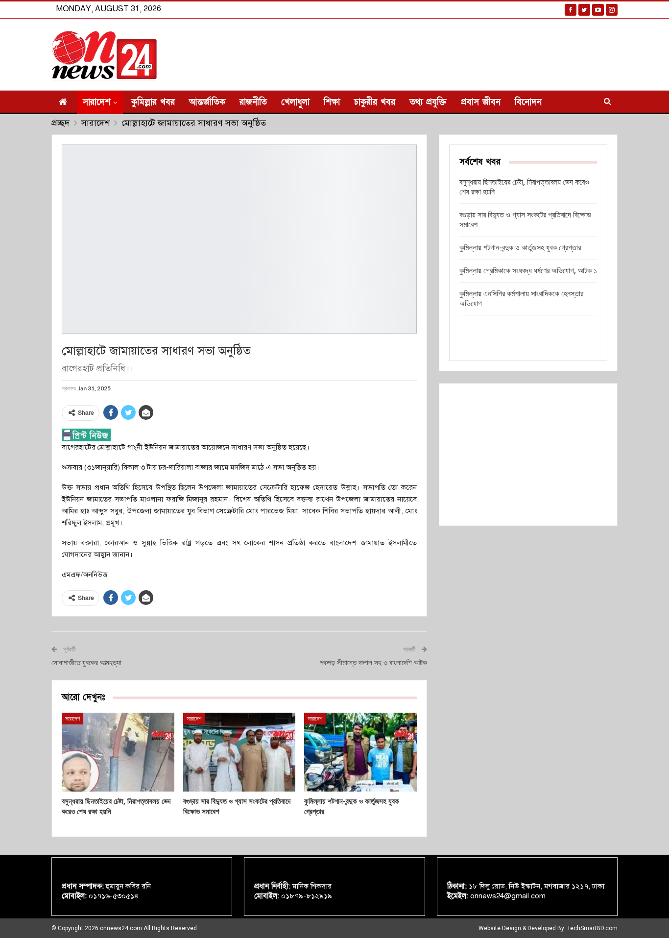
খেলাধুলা (295, 102)
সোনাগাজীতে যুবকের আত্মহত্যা (86, 662)
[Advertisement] (528, 454)
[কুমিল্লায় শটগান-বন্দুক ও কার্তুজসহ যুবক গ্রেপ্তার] (360, 752)
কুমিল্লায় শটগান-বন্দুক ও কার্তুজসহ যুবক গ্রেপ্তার (520, 247)
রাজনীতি (253, 102)
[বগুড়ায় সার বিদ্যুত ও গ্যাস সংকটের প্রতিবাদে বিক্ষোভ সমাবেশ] (239, 752)
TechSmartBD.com (592, 928)
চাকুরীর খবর (374, 102)
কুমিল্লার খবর (153, 102)
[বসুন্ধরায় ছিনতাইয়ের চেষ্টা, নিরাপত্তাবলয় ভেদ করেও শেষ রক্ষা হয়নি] (118, 752)
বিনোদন (528, 102)
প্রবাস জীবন (481, 102)
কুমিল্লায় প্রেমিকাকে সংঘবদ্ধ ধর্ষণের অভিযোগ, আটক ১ (528, 270)
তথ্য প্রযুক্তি (428, 102)
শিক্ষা (332, 102)
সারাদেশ (96, 102)
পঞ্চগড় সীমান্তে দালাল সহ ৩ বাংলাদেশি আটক (373, 662)
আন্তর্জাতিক (207, 102)
